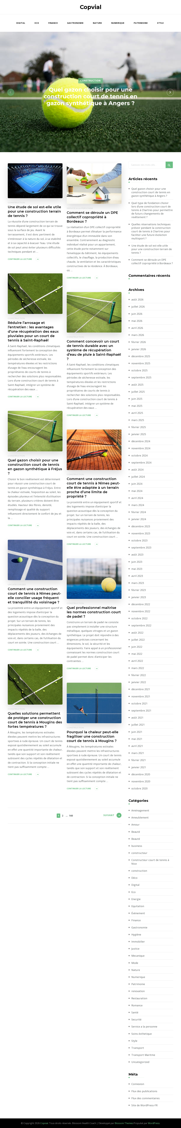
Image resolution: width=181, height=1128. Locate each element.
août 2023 (137, 554)
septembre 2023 (141, 547)
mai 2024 (136, 491)
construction (90, 80)
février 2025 (138, 427)
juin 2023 (136, 561)
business (136, 846)
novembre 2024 (140, 448)
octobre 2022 (139, 618)
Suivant (108, 815)
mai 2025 (136, 405)
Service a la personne (80, 208)
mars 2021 (137, 753)
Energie (136, 899)
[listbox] (90, 92)
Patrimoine (141, 23)
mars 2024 (137, 505)
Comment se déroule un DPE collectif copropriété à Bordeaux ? (92, 217)
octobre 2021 (139, 703)
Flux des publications (144, 1091)
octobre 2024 (139, 455)
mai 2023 (136, 568)
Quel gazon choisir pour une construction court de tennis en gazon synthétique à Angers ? (90, 96)
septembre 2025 (141, 377)
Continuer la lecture (20, 259)
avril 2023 (137, 576)
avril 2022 (137, 661)
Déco (134, 877)
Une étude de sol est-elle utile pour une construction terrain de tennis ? (34, 211)
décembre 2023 (140, 526)
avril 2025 (137, 413)
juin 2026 (136, 313)
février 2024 (138, 512)
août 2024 (137, 469)
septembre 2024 (141, 462)
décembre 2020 (140, 774)
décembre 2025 (140, 356)
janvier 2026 (138, 349)
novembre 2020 (140, 781)
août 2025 (137, 384)
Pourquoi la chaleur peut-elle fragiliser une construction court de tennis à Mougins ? (92, 736)
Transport (137, 1048)
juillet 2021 (138, 724)
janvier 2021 (138, 767)
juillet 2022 (138, 639)
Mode (134, 963)
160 (71, 815)
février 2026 (138, 342)
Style (160, 23)
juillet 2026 (138, 306)
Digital (20, 23)
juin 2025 (136, 398)
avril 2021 (137, 746)
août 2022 (137, 632)
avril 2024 (137, 498)
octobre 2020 (139, 788)
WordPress (154, 1123)
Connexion (137, 1084)
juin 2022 (136, 646)
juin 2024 (136, 483)
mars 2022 (137, 668)
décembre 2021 (140, 689)
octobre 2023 (139, 540)
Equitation (137, 906)
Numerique (117, 23)
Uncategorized (17, 584)
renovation (138, 991)
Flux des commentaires (145, 1098)
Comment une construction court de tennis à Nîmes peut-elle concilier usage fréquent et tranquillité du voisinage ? (34, 595)
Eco (37, 23)
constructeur (139, 853)
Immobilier (138, 941)
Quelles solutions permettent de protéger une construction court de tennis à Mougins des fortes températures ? (35, 720)
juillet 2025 (138, 391)
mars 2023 (137, 583)
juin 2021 (136, 732)
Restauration (139, 998)
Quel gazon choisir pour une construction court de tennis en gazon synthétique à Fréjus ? (35, 466)
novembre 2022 (140, 611)
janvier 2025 (138, 434)
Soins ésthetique (141, 1033)
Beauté (135, 831)
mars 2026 (137, 335)
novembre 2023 (140, 533)
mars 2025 (137, 420)
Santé (134, 1012)
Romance (137, 1005)
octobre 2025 (139, 370)
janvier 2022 (138, 682)
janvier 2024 (138, 519)
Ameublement (140, 817)
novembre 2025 (140, 363)
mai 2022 (136, 653)
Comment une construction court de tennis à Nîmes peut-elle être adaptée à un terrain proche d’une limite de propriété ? (93, 487)
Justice (135, 948)
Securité (136, 1019)
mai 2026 (136, 321)
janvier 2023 (138, 597)
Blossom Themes (124, 1123)
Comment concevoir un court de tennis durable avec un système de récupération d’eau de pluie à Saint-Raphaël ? (94, 350)
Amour (135, 824)
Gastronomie (75, 23)
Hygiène (136, 934)
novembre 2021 (140, 696)
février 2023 (138, 590)
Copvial (90, 7)
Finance (53, 23)
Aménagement (140, 810)
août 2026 (137, 299)
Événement (138, 913)
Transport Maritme (143, 1055)
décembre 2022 (140, 604)
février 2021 (138, 760)
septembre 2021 (141, 710)
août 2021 (137, 717)
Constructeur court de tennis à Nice (150, 861)
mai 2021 (136, 739)
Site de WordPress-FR (144, 1105)
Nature (97, 23)
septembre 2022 (141, 625)
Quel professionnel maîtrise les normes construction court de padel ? (94, 612)
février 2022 (138, 675)
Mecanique (138, 955)
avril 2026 (137, 328)
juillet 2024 (138, 476)
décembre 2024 (140, 441)
